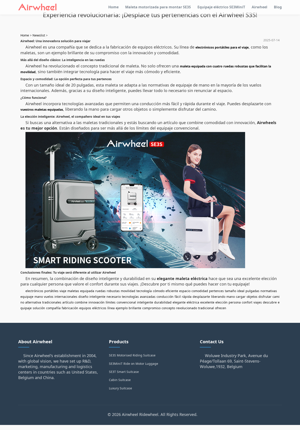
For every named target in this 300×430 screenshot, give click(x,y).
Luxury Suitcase (120, 388)
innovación (97, 302)
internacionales (65, 296)
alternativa (33, 302)
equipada (87, 291)
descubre (270, 302)
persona (235, 302)
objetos (252, 296)
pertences (216, 291)
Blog (278, 7)
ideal (240, 291)
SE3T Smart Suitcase (124, 372)
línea (111, 308)
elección (221, 302)
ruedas (100, 291)
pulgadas (252, 291)
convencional (126, 302)
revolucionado (186, 308)
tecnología (144, 291)
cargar (241, 296)
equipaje (26, 296)
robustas (113, 291)
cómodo (158, 291)
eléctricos (99, 308)
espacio (184, 291)
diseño (83, 296)
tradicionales (51, 302)
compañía (53, 308)
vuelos (48, 296)
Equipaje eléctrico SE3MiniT (221, 7)
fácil (178, 296)
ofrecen (220, 308)
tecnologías (130, 296)
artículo (68, 302)
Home (113, 7)
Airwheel (259, 7)
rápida (187, 296)
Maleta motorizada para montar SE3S (158, 7)
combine (81, 302)
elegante (179, 302)
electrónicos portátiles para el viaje (222, 47)
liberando (218, 296)
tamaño (230, 291)
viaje (63, 291)
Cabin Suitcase (120, 380)
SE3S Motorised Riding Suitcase (132, 355)
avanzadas (147, 296)
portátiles (51, 291)
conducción (165, 296)
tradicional (206, 308)
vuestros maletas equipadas (41, 109)
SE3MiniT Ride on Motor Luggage (133, 363)
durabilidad (163, 302)
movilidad (128, 291)
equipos (85, 308)
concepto (168, 308)
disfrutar (264, 296)
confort (247, 302)
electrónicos (34, 291)
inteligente (97, 296)
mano (38, 296)
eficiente (172, 291)
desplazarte (201, 296)
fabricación (70, 308)
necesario (114, 296)
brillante (135, 308)
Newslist (39, 35)
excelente (207, 302)
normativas (268, 291)
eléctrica (193, 302)
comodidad (200, 291)
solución (39, 308)
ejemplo (122, 308)
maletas (73, 291)
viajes (257, 302)
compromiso (151, 308)
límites (111, 302)
